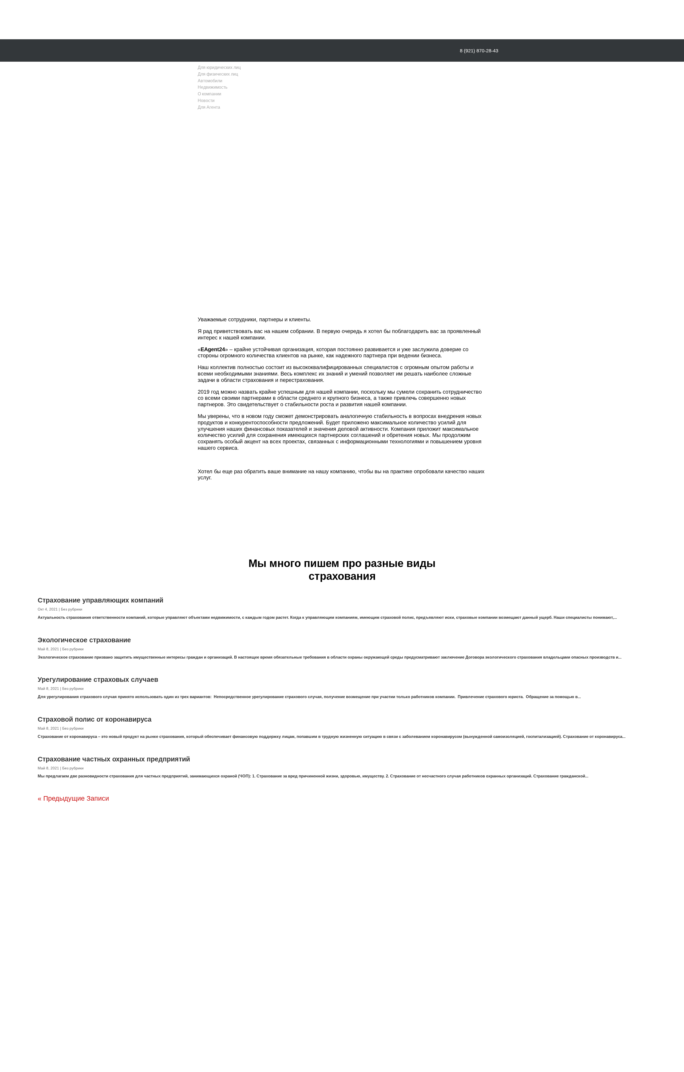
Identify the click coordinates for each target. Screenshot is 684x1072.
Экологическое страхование (84, 640)
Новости (206, 100)
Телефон (385, 913)
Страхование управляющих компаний (100, 600)
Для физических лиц (218, 74)
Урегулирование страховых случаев (98, 679)
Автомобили (210, 81)
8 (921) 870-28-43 (479, 50)
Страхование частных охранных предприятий (114, 759)
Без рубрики (71, 609)
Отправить (399, 923)
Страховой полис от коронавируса (94, 719)
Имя (380, 889)
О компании (209, 94)
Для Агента (209, 107)
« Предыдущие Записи (73, 798)
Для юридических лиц (219, 67)
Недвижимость (212, 87)
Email (381, 901)
